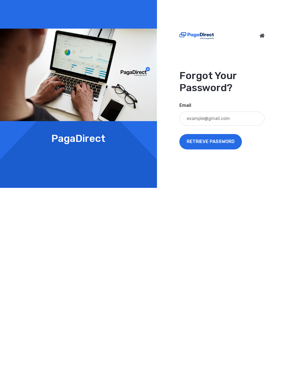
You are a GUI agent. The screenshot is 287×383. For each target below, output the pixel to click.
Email (185, 105)
